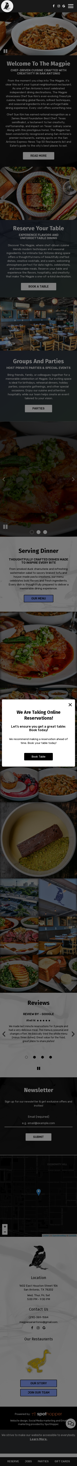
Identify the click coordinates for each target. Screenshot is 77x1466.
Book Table (38, 756)
